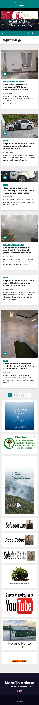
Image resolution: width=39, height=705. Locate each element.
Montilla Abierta (19, 21)
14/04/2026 (9, 372)
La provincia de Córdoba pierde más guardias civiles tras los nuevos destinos (19, 146)
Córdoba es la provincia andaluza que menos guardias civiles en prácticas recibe (18, 190)
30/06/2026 (9, 152)
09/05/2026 (9, 289)
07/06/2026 (9, 256)
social (21, 81)
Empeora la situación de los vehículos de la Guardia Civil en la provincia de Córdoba (19, 366)
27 (24, 395)
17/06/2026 (9, 196)
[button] (29, 33)
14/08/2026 (9, 93)
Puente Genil (14, 244)
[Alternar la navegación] (36, 33)
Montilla (6, 244)
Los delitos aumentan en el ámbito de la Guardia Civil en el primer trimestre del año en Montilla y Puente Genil (18, 251)
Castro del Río (8, 81)
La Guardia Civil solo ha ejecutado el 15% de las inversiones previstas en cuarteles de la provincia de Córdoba (17, 89)
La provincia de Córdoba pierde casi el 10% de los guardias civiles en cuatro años (19, 283)
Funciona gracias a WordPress (12, 699)
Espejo (16, 81)
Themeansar (19, 701)
